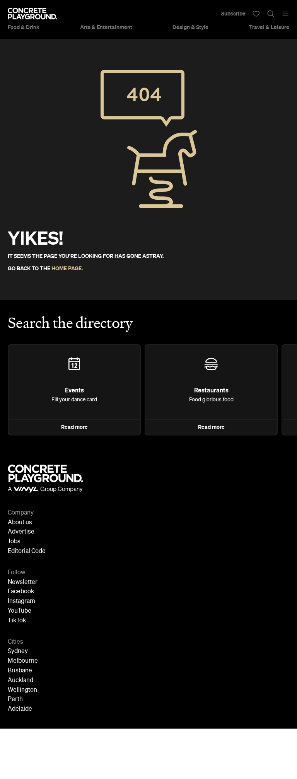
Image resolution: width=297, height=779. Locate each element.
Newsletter (23, 582)
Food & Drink (23, 27)
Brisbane (20, 671)
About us (20, 523)
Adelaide (20, 709)
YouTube (19, 611)
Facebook (21, 592)
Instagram (21, 601)
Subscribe (233, 13)
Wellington (22, 690)
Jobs (14, 542)
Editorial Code (27, 551)
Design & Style (190, 27)
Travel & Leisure (269, 27)
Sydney (18, 651)
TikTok (17, 621)
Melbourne (23, 661)
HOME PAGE (66, 268)
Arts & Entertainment (106, 27)
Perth (15, 699)
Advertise (21, 532)
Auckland (20, 680)
